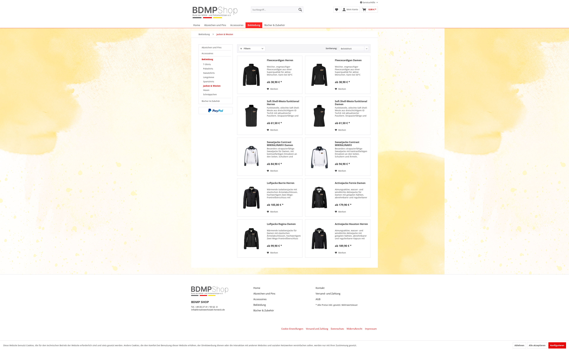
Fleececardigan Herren (280, 60)
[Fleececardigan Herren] (251, 75)
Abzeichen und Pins (212, 47)
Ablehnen (519, 345)
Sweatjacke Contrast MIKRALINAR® (347, 144)
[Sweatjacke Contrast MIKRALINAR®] (319, 157)
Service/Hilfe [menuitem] (369, 2)
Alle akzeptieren (537, 345)
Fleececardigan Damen (348, 60)
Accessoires (207, 53)
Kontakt (320, 288)
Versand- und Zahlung (328, 293)
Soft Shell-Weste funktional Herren (283, 103)
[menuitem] (277, 10)
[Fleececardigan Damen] (319, 75)
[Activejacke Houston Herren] (319, 239)
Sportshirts (208, 81)
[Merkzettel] (336, 10)
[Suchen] (300, 10)
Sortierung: (331, 48)
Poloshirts (208, 68)
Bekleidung (207, 59)
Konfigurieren (557, 345)
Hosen (206, 90)
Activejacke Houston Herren (351, 224)
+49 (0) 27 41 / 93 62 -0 (206, 306)
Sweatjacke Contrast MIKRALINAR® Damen (280, 144)
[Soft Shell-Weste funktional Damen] (319, 116)
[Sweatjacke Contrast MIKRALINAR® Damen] (251, 157)
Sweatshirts (209, 73)
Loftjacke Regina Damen (281, 224)
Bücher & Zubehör (211, 101)
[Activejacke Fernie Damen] (319, 197)
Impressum (371, 328)
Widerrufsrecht (354, 328)
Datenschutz (337, 328)
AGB (318, 299)
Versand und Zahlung (317, 328)
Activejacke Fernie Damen (350, 183)
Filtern (246, 48)
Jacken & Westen (211, 85)
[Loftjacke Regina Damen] (251, 239)
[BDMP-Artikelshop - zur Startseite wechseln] (215, 13)
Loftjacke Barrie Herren (280, 183)
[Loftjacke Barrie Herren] (251, 197)
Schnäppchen (210, 94)
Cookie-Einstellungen (292, 328)
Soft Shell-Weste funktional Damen (351, 103)
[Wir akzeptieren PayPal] (215, 111)
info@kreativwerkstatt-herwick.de (208, 309)
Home (256, 288)
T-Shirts (207, 64)
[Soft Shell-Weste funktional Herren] (251, 116)
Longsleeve (208, 77)
